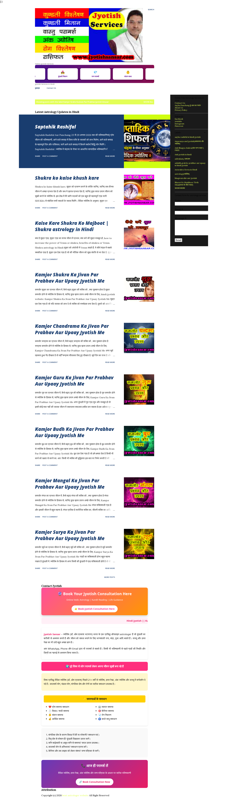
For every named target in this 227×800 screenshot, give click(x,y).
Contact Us (51, 88)
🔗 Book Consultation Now (94, 781)
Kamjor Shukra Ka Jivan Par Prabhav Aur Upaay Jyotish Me (70, 277)
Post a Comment (50, 156)
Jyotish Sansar (52, 634)
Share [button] (37, 156)
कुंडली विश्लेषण (48, 74)
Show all (148, 102)
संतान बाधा (146, 74)
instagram (179, 123)
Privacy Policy (181, 110)
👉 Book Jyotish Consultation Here (95, 608)
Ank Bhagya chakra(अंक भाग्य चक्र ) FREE (189, 149)
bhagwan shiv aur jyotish (186, 178)
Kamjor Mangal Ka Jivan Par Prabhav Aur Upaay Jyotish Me (70, 483)
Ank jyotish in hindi (183, 154)
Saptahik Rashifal (55, 126)
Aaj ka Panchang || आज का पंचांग (188, 105)
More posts (109, 577)
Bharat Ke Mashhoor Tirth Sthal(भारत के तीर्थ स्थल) (187, 183)
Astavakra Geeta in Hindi (186, 169)
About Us (179, 108)
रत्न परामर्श (114, 74)
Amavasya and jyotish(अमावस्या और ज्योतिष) (189, 142)
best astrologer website (75, 795)
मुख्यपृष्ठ (37, 88)
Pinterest (179, 126)
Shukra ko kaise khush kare (67, 178)
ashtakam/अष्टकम (182, 159)
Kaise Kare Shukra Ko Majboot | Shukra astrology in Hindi (72, 226)
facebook (179, 119)
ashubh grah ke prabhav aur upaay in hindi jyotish (190, 164)
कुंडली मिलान (81, 74)
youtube (178, 121)
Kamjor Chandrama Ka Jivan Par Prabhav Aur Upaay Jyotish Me (72, 329)
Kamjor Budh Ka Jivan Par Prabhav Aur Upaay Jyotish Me (74, 432)
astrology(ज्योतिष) (182, 174)
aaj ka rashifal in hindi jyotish (188, 137)
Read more (110, 156)
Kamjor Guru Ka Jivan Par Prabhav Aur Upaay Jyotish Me (74, 380)
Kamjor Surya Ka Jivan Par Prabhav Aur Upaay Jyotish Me (70, 535)
